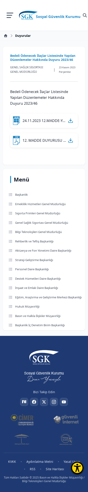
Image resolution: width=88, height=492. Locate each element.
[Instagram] (54, 402)
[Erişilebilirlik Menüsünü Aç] (77, 468)
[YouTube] (64, 402)
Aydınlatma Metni (39, 461)
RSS (32, 469)
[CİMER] (22, 419)
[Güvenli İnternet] (66, 419)
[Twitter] (44, 402)
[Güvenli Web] (22, 439)
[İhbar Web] (66, 439)
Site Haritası (55, 469)
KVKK (12, 461)
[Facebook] (34, 402)
